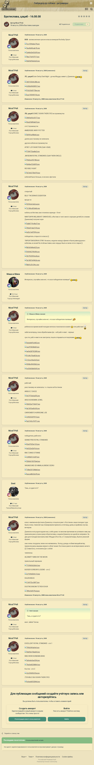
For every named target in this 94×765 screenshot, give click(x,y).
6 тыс (14, 55)
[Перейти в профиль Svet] (13, 491)
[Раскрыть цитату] (28, 314)
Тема (30, 757)
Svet (13, 483)
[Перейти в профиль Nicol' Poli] (6, 24)
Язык (23, 757)
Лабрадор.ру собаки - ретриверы (51, 3)
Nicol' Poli (19, 23)
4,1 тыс (14, 503)
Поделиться (65, 24)
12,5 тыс (14, 294)
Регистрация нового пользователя (27, 719)
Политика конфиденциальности (48, 757)
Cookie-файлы (67, 757)
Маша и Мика (13, 274)
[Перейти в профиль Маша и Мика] (13, 282)
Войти (67, 719)
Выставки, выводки (31, 25)
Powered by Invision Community (47, 761)
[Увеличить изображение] (78, 76)
